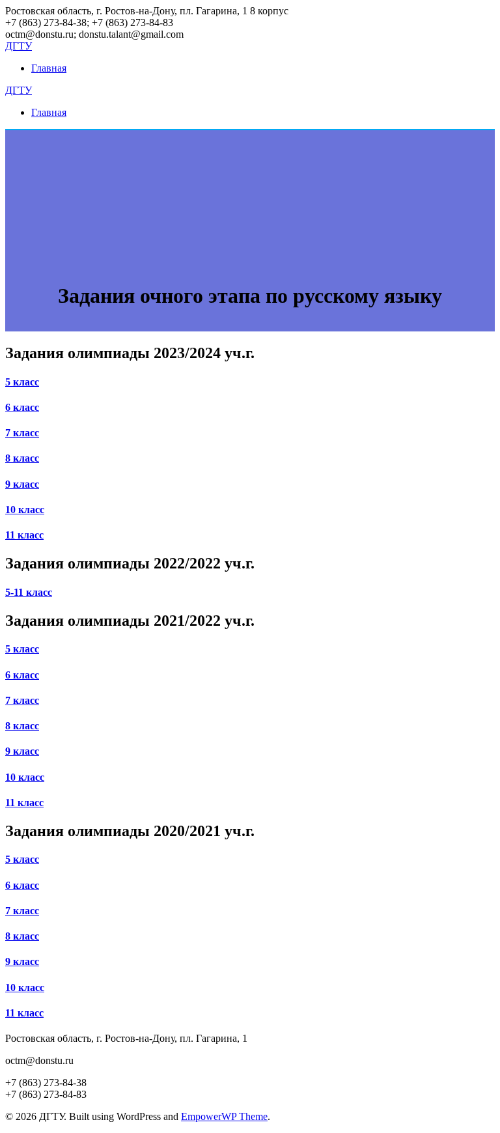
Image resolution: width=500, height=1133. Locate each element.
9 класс (22, 484)
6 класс (22, 407)
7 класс (22, 432)
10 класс (24, 509)
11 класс (24, 534)
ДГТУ (18, 45)
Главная (48, 68)
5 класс (22, 381)
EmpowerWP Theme (224, 1116)
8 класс (22, 458)
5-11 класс (28, 592)
